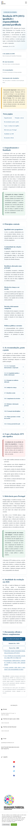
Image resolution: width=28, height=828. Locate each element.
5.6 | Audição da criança (10, 387)
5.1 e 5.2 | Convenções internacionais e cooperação (11, 366)
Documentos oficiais (9, 137)
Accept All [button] (14, 824)
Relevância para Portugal (10, 129)
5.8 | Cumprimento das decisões (12, 398)
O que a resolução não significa (11, 125)
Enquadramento (8, 117)
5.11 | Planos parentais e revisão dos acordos (12, 417)
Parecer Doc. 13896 (14, 648)
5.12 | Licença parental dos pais (12, 423)
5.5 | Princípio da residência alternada (11, 381)
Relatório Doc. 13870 (14, 643)
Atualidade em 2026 (9, 133)
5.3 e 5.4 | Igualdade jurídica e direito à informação (11, 373)
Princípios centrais (19, 117)
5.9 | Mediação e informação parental (11, 404)
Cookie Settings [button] (6, 824)
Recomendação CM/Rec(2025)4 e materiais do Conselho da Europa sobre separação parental (14, 662)
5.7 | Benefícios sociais (9, 393)
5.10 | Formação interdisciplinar (12, 411)
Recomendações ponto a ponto (11, 121)
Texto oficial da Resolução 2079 (14, 639)
